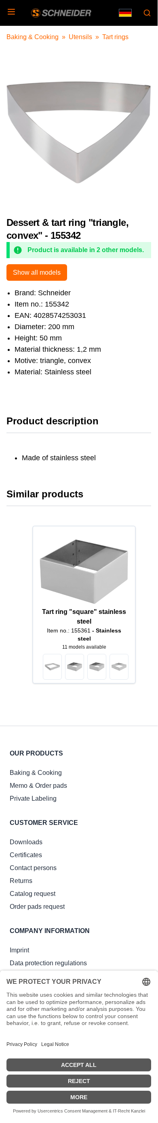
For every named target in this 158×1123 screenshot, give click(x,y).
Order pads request (37, 906)
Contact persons (33, 867)
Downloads (26, 842)
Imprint (19, 950)
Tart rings (115, 36)
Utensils (80, 36)
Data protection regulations (48, 963)
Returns (21, 880)
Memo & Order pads (38, 785)
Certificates (26, 855)
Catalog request (32, 893)
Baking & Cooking (32, 36)
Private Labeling (33, 798)
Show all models (37, 272)
